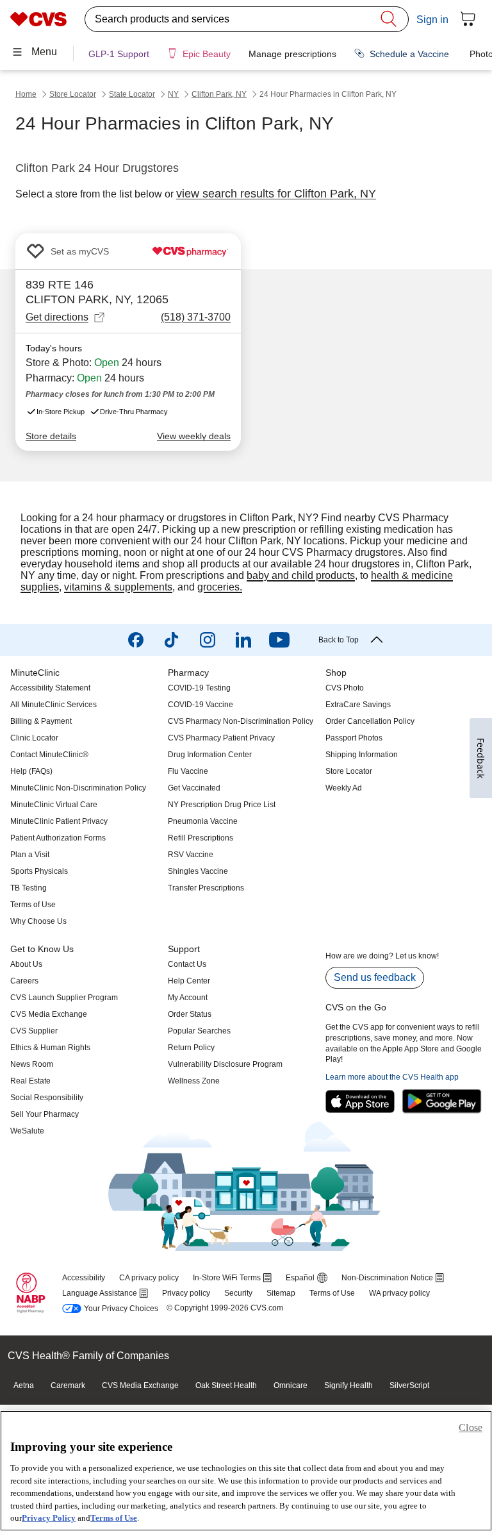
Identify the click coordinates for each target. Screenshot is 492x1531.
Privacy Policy (49, 1518)
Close (470, 1427)
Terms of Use (113, 1518)
